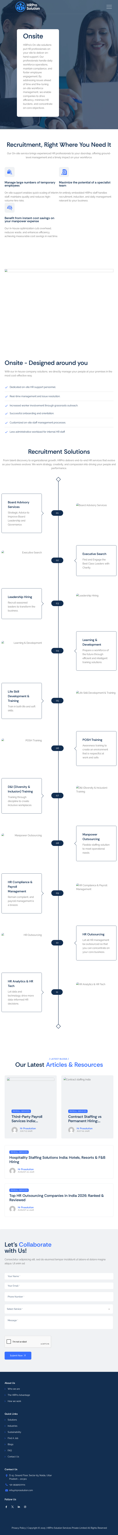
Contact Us (13, 1456)
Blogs (10, 1444)
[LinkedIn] (18, 1506)
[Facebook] (6, 1506)
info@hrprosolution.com (21, 1490)
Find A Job (13, 1438)
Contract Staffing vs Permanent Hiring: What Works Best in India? (85, 1118)
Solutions (12, 1420)
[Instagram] (25, 1506)
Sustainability (14, 1432)
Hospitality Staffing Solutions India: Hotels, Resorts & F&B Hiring (57, 1159)
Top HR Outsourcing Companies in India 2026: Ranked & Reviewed (56, 1197)
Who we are (14, 1389)
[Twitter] (12, 1506)
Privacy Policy (19, 1528)
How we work (14, 1401)
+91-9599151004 (17, 1484)
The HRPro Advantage (19, 1395)
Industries (12, 1426)
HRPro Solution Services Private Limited (67, 1528)
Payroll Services (21, 1111)
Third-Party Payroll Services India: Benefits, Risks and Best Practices (27, 1118)
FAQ (10, 1450)
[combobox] (59, 1309)
